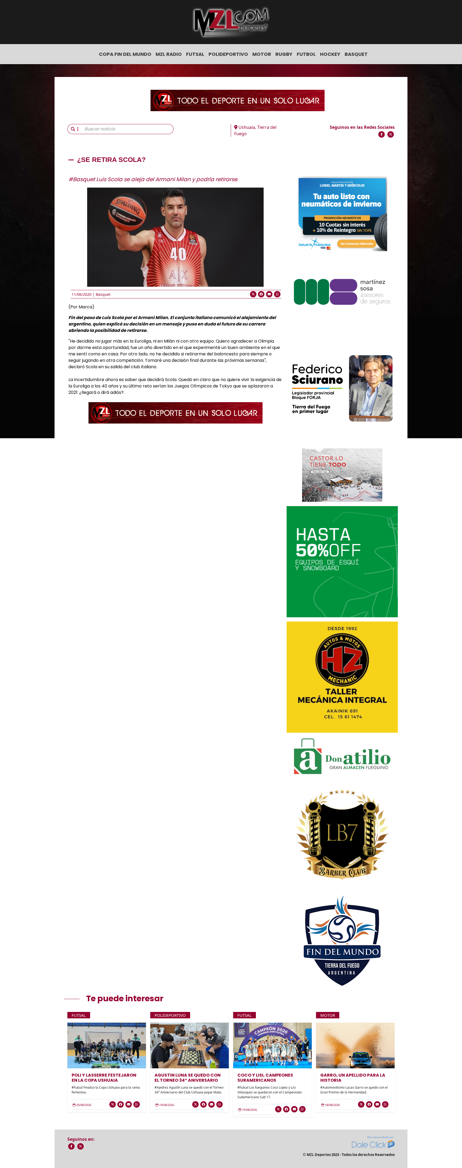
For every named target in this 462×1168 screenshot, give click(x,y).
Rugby (283, 54)
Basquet (356, 54)
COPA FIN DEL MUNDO (125, 54)
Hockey (330, 54)
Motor (261, 54)
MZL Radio (169, 54)
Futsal (195, 54)
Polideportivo (228, 54)
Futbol (306, 54)
